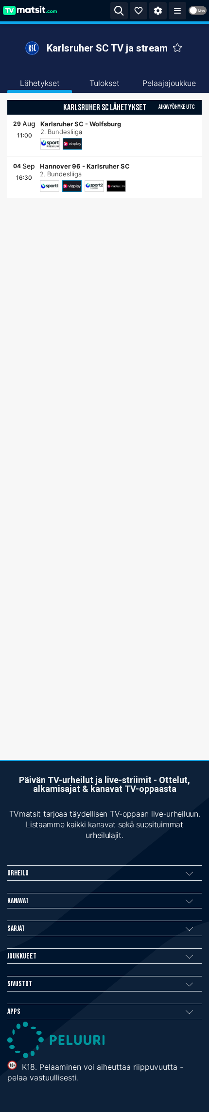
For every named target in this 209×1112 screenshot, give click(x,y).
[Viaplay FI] (72, 143)
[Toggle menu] (177, 10)
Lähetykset (40, 83)
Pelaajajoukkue (169, 83)
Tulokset (104, 83)
